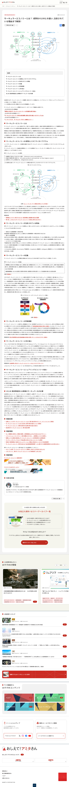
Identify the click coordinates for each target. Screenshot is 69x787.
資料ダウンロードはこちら (29, 542)
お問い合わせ (5, 778)
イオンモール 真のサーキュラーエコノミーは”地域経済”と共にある (23, 451)
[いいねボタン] (9, 25)
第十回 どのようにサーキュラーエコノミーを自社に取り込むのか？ (23, 219)
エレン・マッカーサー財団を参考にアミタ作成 (35, 204)
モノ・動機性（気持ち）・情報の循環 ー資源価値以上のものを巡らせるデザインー (26, 434)
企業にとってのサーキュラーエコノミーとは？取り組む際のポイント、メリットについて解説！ (30, 421)
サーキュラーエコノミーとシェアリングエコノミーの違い (21, 91)
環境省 (9, 274)
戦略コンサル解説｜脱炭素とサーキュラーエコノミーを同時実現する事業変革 (25, 438)
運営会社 (4, 771)
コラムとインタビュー (11, 6)
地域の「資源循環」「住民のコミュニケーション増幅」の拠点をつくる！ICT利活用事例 (27, 442)
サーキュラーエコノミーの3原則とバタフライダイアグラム (21, 79)
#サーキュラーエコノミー (10, 14)
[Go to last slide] (57, 565)
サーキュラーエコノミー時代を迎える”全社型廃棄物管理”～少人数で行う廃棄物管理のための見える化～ (33, 444)
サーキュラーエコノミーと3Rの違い (15, 88)
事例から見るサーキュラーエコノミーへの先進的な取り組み (20, 111)
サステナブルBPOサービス (11, 467)
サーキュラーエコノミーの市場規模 (15, 86)
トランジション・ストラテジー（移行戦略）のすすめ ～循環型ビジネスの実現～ (26, 436)
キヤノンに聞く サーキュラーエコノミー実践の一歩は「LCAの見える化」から (25, 449)
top (3, 6)
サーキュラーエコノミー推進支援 (12, 458)
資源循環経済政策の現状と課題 (41, 326)
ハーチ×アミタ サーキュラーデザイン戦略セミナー (18, 119)
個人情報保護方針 (6, 773)
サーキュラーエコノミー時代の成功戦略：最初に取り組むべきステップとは (24, 115)
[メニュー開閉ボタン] (34, 785)
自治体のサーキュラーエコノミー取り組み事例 (18, 427)
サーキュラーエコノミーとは (13, 76)
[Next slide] (65, 565)
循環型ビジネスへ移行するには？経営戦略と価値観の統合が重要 (22, 217)
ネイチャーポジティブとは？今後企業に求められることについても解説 (24, 440)
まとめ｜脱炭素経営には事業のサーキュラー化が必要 (19, 93)
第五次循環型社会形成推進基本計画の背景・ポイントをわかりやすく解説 (28, 337)
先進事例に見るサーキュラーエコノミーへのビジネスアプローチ (26, 363)
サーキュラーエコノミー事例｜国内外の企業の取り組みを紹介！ (22, 425)
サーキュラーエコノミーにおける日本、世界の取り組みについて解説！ (23, 423)
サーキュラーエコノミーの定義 (14, 84)
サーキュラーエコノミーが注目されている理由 (18, 81)
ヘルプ (3, 775)
